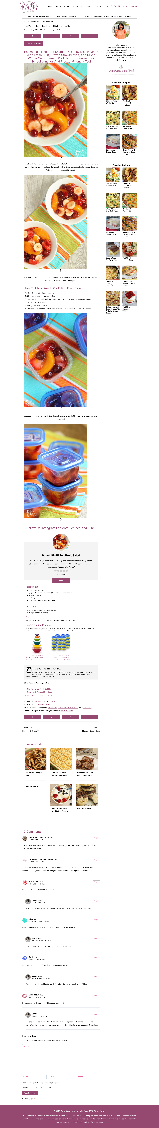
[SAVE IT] (61, 159)
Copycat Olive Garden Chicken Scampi (128, 284)
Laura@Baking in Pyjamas (41, 859)
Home (50, 6)
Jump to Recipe (34, 43)
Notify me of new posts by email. (37, 1087)
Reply (96, 838)
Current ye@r (28, 1099)
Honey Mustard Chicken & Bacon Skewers (129, 152)
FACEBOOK (52, 708)
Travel (128, 16)
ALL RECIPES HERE (42, 704)
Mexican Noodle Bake (91, 729)
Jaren (27, 30)
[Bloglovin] (123, 6)
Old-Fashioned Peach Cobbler (39, 689)
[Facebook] (107, 6)
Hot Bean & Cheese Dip (127, 127)
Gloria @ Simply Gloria (39, 837)
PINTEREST (62, 708)
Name (26, 1077)
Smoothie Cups (33, 786)
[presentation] (35, 759)
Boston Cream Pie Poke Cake (112, 259)
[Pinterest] (111, 6)
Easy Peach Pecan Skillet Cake (39, 692)
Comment (27, 1046)
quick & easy (117, 16)
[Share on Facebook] (32, 36)
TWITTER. (87, 708)
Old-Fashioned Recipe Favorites (40, 695)
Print (61, 580)
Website (79, 1077)
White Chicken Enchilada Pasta (112, 127)
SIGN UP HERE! (67, 711)
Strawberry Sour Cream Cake (112, 151)
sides (106, 16)
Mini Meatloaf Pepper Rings (127, 259)
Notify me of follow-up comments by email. (42, 1083)
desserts (98, 16)
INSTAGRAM (73, 708)
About (58, 6)
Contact (88, 6)
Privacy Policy (99, 1111)
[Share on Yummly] (89, 36)
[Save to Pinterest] (70, 36)
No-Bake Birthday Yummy (32, 729)
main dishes (86, 16)
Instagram (77, 6)
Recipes (67, 6)
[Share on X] (51, 36)
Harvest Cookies (85, 808)
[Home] (24, 21)
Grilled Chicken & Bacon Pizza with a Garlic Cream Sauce (113, 310)
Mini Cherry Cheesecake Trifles (127, 309)
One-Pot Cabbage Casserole (110, 284)
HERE (53, 701)
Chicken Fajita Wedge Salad (111, 102)
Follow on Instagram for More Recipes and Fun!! (61, 528)
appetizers (62, 16)
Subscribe (99, 6)
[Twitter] (115, 6)
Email (53, 1077)
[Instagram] (119, 6)
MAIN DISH (39, 701)
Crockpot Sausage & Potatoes (126, 103)
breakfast (73, 16)
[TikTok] (127, 6)
